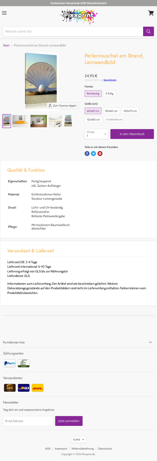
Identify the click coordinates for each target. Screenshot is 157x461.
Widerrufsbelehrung (83, 448)
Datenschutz (105, 448)
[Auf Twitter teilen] (93, 153)
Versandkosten (110, 80)
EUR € (76, 439)
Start (6, 45)
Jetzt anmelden (68, 421)
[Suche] (148, 31)
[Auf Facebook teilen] (87, 153)
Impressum (61, 448)
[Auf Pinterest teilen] (100, 153)
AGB (47, 448)
